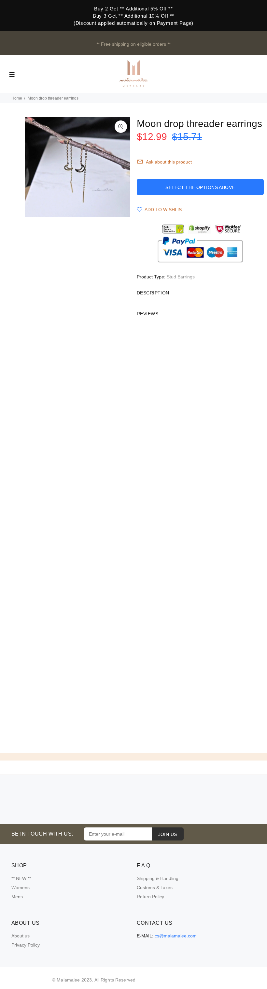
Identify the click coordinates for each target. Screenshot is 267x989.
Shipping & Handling (157, 878)
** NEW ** (21, 878)
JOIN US (167, 834)
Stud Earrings (181, 276)
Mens (17, 896)
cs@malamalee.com (176, 935)
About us (20, 935)
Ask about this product (169, 162)
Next (121, 167)
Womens (20, 887)
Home (16, 98)
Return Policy (150, 896)
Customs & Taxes (155, 887)
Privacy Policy (25, 945)
